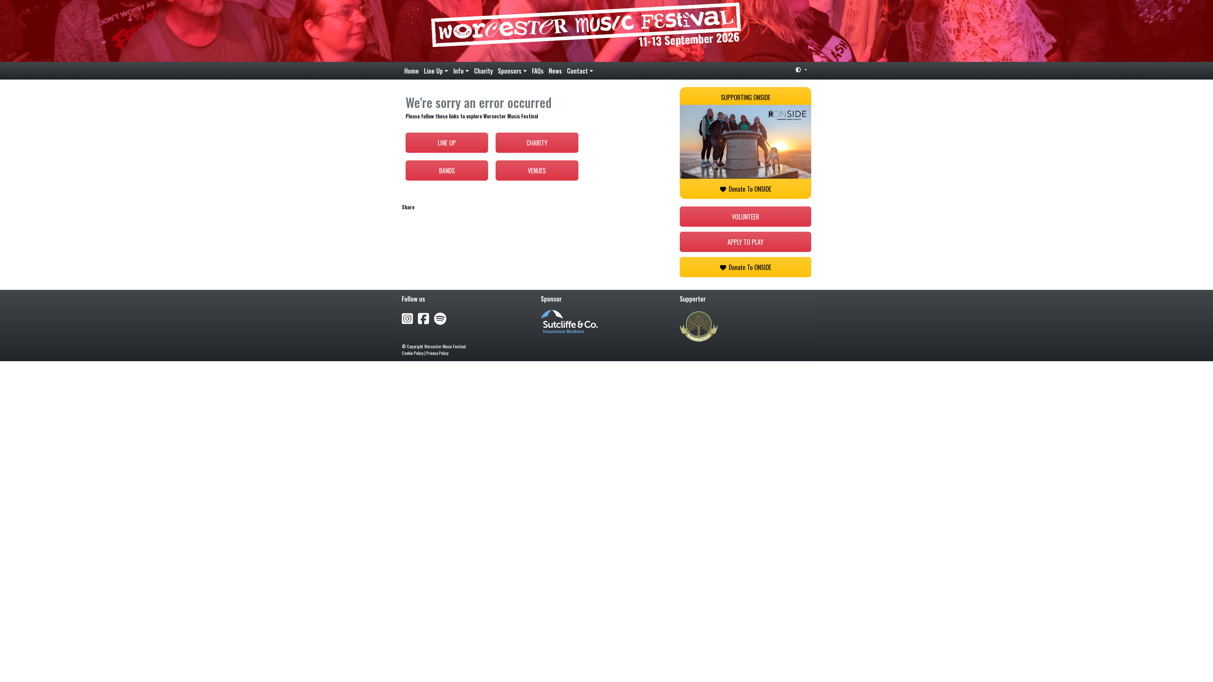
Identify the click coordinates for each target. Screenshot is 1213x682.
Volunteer (745, 216)
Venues (537, 170)
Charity (483, 70)
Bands (447, 170)
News (555, 70)
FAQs (538, 70)
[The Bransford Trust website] (699, 326)
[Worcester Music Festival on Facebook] (426, 317)
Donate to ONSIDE (750, 189)
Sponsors (510, 70)
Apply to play (745, 242)
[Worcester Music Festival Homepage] (606, 31)
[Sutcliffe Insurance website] (569, 321)
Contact (577, 70)
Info (458, 70)
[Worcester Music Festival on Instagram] (410, 317)
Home (411, 70)
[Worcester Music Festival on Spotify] (440, 317)
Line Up (433, 70)
